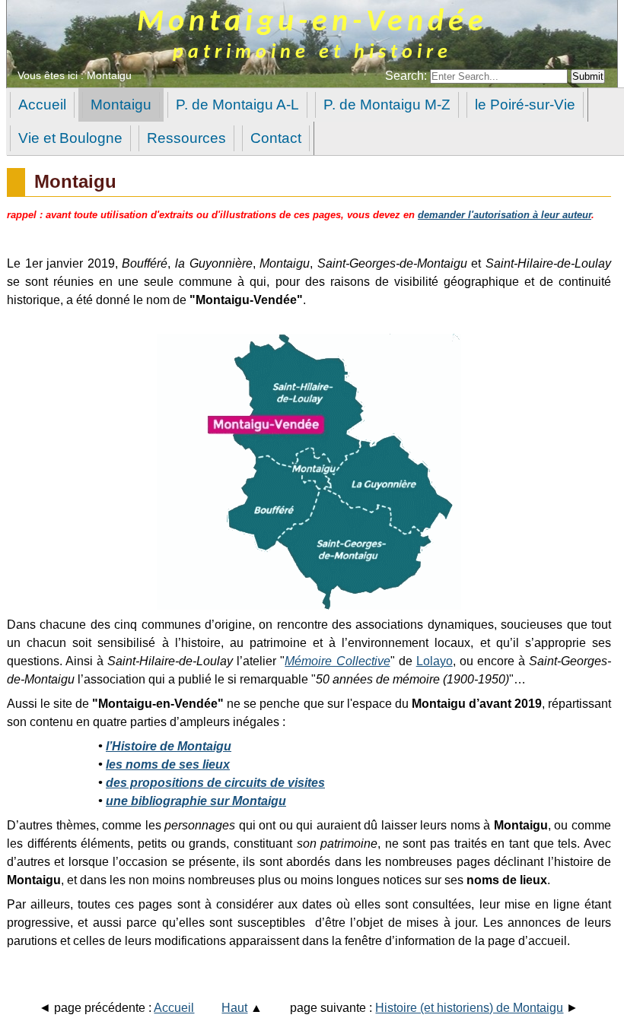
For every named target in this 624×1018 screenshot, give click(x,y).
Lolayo (434, 661)
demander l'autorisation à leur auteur (504, 214)
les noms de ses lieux (168, 764)
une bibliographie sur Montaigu (196, 800)
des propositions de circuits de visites (215, 782)
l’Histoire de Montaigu (168, 746)
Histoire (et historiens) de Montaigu (469, 1007)
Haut (234, 1007)
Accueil (174, 1007)
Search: (407, 75)
